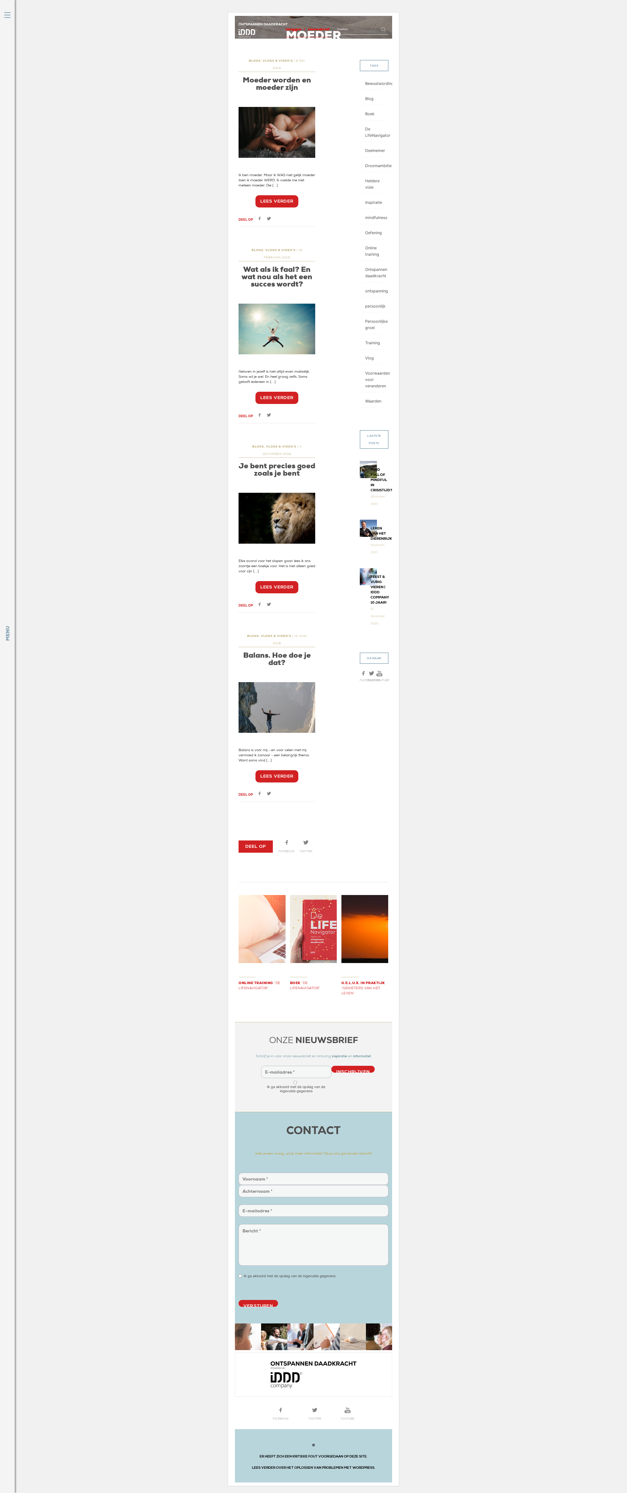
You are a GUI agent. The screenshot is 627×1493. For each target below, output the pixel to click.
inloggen (293, 29)
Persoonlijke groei (376, 324)
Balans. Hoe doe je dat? (277, 658)
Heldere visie (372, 184)
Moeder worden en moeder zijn (277, 83)
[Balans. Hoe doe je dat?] (277, 707)
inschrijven (353, 1071)
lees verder (276, 201)
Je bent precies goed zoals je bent (277, 469)
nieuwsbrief (319, 29)
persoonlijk (375, 306)
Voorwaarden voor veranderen (376, 379)
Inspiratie (373, 202)
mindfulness (376, 217)
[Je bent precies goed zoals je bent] (277, 518)
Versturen (258, 1305)
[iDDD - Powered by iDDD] (313, 1374)
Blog (369, 98)
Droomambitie (376, 165)
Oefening (373, 232)
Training (372, 342)
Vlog (369, 358)
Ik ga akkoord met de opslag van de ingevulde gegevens (296, 1089)
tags (374, 66)
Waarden (373, 401)
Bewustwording (376, 83)
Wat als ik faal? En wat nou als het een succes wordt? (276, 276)
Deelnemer (375, 150)
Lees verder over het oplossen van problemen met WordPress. (313, 1468)
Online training (372, 251)
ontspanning (376, 290)
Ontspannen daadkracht (376, 272)
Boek (369, 113)
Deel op (246, 219)
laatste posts (374, 439)
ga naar (374, 658)
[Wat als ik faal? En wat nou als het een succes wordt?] (277, 329)
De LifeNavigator (376, 132)
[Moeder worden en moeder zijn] (277, 132)
